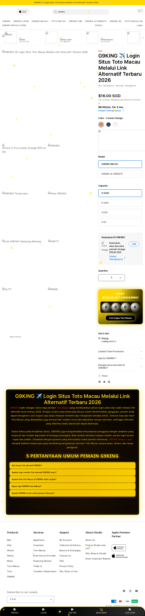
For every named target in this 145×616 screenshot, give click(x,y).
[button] (6, 21)
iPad (9, 545)
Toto (9, 571)
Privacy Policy (66, 566)
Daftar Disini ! (105, 3)
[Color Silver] (115, 124)
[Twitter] (105, 382)
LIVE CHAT (130, 613)
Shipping (115, 100)
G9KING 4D (115, 21)
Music (10, 561)
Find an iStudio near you (96, 546)
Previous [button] (3, 2)
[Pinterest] (110, 382)
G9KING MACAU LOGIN (14, 25)
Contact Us (65, 556)
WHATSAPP (101, 613)
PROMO (14, 613)
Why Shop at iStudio (96, 553)
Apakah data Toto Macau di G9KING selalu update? (34, 479)
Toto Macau (62, 408)
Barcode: (120, 86)
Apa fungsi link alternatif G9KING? (27, 465)
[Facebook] (100, 382)
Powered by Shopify (129, 606)
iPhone (10, 550)
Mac (9, 540)
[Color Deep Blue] (108, 124)
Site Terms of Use (68, 571)
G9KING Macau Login (120, 439)
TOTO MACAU (58, 21)
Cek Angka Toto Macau (120, 318)
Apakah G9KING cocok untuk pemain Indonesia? (33, 493)
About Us (90, 540)
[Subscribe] (51, 599)
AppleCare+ (39, 540)
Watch (10, 556)
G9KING (6, 21)
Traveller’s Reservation (45, 571)
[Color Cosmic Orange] (101, 124)
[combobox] (80, 11)
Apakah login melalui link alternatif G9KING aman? (34, 472)
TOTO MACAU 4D (133, 21)
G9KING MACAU (40, 21)
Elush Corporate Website (98, 559)
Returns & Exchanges (70, 550)
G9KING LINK (75, 21)
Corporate (38, 545)
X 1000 (104, 203)
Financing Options (42, 561)
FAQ (61, 561)
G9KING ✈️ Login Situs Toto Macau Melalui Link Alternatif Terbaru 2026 (72, 3)
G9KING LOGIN (21, 21)
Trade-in (37, 566)
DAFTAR (72, 613)
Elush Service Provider (44, 556)
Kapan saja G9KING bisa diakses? (26, 486)
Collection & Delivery (70, 545)
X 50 (103, 222)
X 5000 (105, 193)
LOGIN (44, 613)
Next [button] (141, 2)
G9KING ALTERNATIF (96, 21)
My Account (65, 540)
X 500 (104, 212)
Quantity (103, 270)
